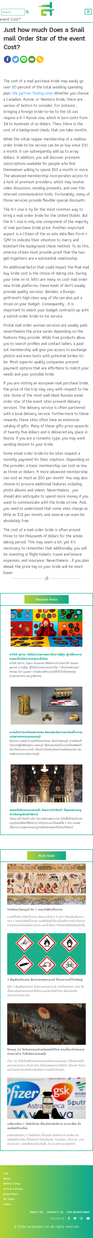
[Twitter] (15, 59)
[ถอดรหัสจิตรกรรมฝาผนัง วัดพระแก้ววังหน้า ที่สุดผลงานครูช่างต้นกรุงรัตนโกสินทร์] (46, 783)
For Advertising (78, 1212)
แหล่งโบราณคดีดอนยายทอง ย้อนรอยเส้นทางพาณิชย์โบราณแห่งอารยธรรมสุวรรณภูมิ (45, 734)
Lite (5, 1173)
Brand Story (11, 1194)
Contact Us (54, 1212)
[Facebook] (7, 59)
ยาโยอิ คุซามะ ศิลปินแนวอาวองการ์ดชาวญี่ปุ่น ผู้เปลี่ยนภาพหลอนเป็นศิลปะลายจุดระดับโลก (45, 656)
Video (7, 1204)
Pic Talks (9, 1199)
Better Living (11, 1183)
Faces (6, 1178)
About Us (36, 1212)
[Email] (31, 59)
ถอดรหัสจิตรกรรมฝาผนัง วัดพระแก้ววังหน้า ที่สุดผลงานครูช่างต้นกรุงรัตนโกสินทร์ (45, 812)
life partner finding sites (32, 93)
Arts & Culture (13, 1189)
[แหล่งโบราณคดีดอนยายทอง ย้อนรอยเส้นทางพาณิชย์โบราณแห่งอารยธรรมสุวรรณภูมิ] (46, 705)
